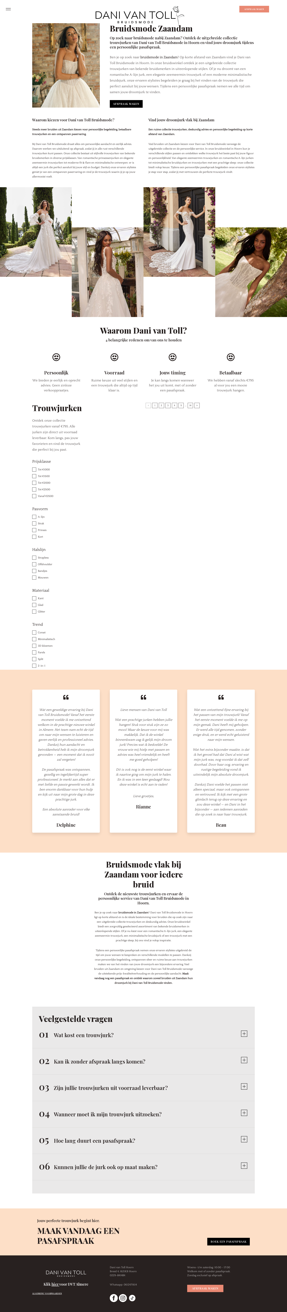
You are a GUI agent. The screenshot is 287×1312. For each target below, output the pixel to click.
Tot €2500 (44, 489)
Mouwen (43, 577)
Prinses (42, 530)
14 (190, 405)
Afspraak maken (254, 9)
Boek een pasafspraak (228, 1241)
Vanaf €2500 (45, 496)
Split (40, 659)
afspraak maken (126, 104)
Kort (40, 536)
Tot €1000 (44, 469)
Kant (41, 598)
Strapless (43, 557)
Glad (40, 604)
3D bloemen (45, 645)
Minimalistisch (46, 639)
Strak (41, 523)
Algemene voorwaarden (47, 1293)
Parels (41, 652)
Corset (42, 632)
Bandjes (42, 570)
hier (55, 1284)
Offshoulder (45, 564)
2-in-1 (41, 665)
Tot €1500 (44, 476)
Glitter (41, 611)
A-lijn (41, 516)
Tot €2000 (44, 482)
